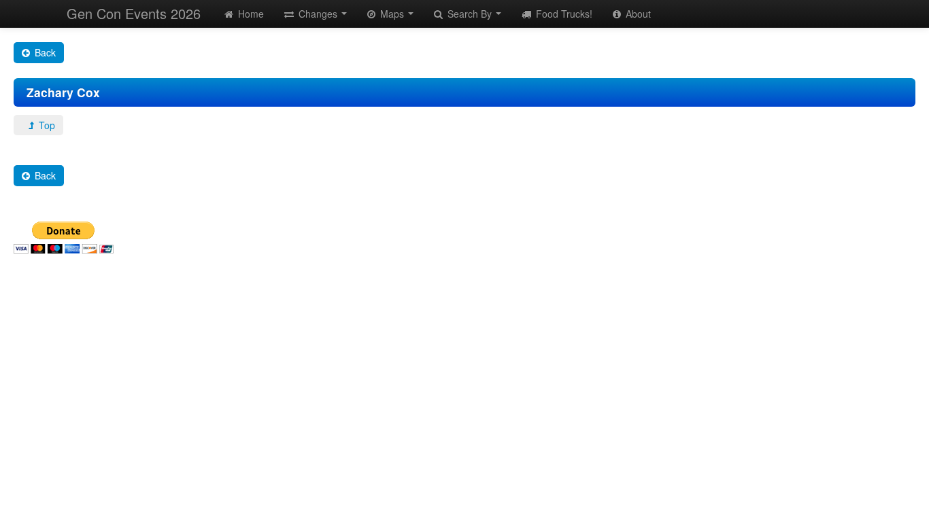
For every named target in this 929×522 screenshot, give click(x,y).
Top (45, 125)
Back (44, 52)
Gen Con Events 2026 (134, 13)
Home (249, 13)
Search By (469, 13)
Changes (318, 13)
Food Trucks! (562, 13)
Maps (392, 13)
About (637, 13)
